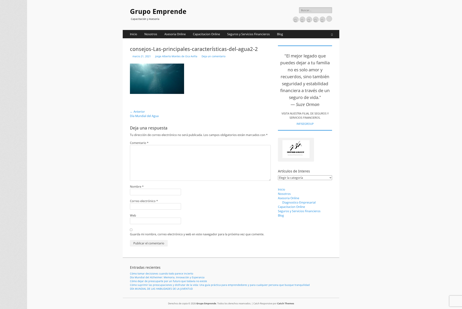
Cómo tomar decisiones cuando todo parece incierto (161, 273)
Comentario (139, 143)
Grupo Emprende (158, 12)
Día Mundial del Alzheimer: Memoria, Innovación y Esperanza (167, 277)
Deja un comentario (213, 56)
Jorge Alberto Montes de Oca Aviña (176, 56)
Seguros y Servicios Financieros (248, 34)
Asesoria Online (175, 34)
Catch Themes (285, 303)
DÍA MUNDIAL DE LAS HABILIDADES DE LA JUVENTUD (161, 288)
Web (133, 215)
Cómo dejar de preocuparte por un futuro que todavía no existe (168, 281)
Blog (280, 34)
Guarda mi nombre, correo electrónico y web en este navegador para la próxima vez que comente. (197, 234)
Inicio (133, 34)
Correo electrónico (144, 201)
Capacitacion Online (206, 34)
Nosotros (150, 34)
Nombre (137, 187)
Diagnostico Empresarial (299, 202)
